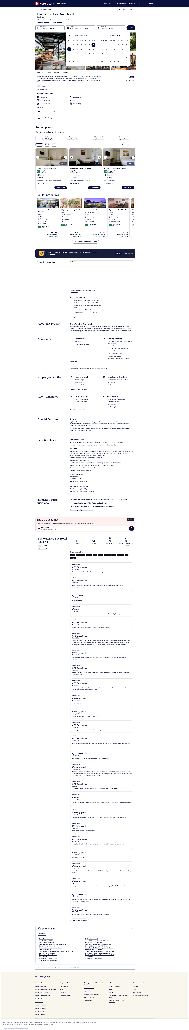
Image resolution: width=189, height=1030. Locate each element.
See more (73, 318)
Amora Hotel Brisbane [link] (46, 942)
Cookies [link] (111, 992)
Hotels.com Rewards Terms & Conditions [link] (117, 1001)
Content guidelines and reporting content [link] (118, 996)
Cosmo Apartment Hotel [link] (47, 946)
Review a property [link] (65, 995)
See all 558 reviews (43, 89)
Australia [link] (44, 967)
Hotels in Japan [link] (39, 1011)
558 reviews (42, 549)
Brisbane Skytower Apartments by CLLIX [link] (98, 953)
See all (39, 107)
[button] (73, 45)
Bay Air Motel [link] (43, 957)
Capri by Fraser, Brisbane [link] (47, 953)
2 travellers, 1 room (107, 28)
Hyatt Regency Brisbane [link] (47, 941)
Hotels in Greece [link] (40, 1014)
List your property (120, 3)
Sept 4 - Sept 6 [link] (124, 139)
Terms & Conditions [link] (114, 986)
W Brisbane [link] (89, 957)
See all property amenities (79, 389)
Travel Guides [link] (137, 992)
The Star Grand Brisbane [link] (93, 949)
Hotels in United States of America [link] (45, 989)
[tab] (42, 933)
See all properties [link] (46, 10)
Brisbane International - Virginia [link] (96, 946)
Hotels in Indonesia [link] (40, 1008)
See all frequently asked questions (81, 510)
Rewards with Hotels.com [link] (140, 995)
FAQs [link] (61, 989)
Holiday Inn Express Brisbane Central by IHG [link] (99, 951)
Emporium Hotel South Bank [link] (94, 958)
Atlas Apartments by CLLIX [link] (48, 960)
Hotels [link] (38, 967)
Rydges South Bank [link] (91, 939)
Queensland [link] (51, 967)
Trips (139, 3)
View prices (60, 188)
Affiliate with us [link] (89, 988)
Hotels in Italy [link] (39, 1002)
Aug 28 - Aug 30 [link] (98, 139)
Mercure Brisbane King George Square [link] (98, 944)
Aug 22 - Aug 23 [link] (47, 139)
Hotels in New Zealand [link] (42, 992)
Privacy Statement (10, 1028)
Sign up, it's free (128, 253)
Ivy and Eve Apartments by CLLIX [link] (49, 958)
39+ (131, 67)
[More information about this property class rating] (43, 17)
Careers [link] (135, 989)
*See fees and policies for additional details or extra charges (87, 368)
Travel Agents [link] (88, 1000)
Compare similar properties (87, 242)
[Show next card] (134, 218)
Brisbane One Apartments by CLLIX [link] (96, 941)
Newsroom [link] (87, 991)
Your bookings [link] (64, 986)
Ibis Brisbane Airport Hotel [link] (48, 955)
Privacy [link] (111, 989)
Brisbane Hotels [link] (61, 967)
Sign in (151, 3)
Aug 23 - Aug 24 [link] (72, 139)
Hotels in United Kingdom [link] (42, 995)
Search (130, 28)
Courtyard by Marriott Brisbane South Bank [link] (99, 955)
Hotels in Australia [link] (40, 986)
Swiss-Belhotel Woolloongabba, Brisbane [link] (99, 948)
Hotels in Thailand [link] (40, 1005)
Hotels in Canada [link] (40, 998)
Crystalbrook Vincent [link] (46, 939)
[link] (130, 9)
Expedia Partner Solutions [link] (91, 994)
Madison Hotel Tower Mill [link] (93, 942)
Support (132, 3)
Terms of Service (22, 1028)
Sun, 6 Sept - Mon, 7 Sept (79, 28)
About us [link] (135, 986)
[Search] (131, 528)
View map (74, 292)
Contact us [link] (63, 992)
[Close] (186, 1024)
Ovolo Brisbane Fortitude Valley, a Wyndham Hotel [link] (56, 951)
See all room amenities (78, 410)
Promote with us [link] (89, 997)
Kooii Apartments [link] (45, 949)
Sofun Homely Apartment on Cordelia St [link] (52, 944)
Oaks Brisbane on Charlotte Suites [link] (50, 948)
